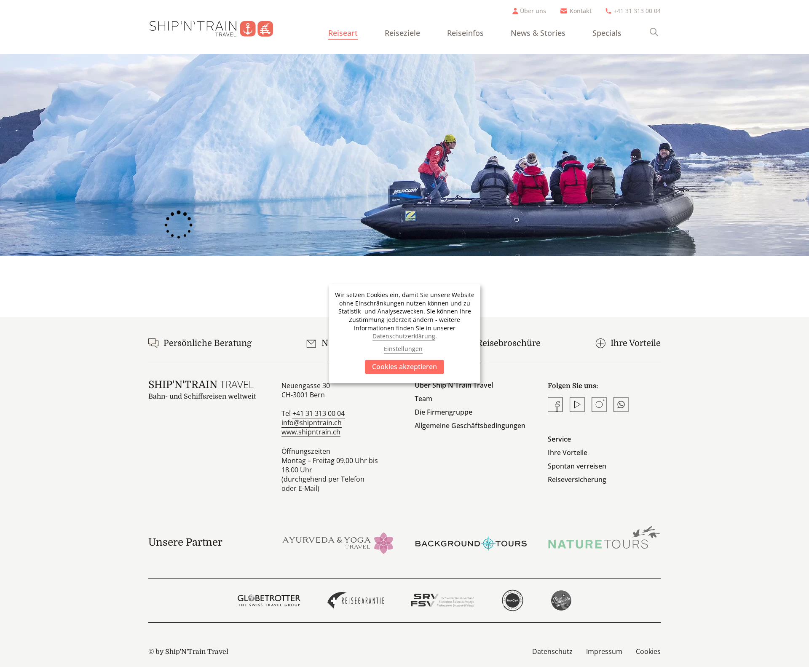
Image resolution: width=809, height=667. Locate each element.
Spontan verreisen (577, 466)
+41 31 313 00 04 (637, 11)
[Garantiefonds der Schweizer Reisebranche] (355, 600)
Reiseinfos (465, 33)
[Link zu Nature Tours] (604, 537)
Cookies (648, 651)
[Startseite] (218, 27)
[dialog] (404, 333)
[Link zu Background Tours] (471, 542)
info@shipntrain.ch (311, 422)
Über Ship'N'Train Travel (454, 385)
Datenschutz (552, 651)
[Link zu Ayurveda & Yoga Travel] (337, 542)
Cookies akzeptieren (404, 366)
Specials (606, 33)
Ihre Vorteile (567, 452)
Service (559, 439)
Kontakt (581, 11)
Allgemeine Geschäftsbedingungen (470, 425)
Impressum (604, 651)
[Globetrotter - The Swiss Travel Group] (269, 600)
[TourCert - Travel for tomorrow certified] (512, 600)
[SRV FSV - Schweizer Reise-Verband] (442, 600)
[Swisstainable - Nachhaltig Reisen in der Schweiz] (561, 600)
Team (423, 398)
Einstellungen (403, 349)
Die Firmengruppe (443, 412)
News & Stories (538, 33)
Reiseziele (402, 33)
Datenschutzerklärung (403, 336)
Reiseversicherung (577, 479)
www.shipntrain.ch (310, 432)
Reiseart (343, 33)
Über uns (533, 11)
